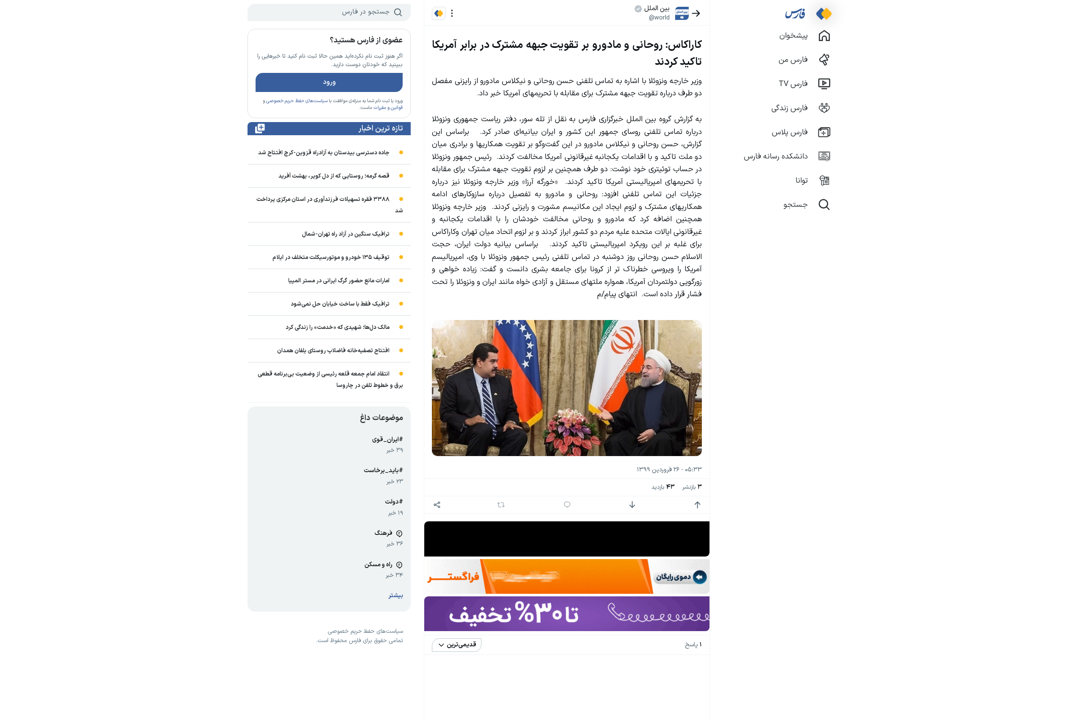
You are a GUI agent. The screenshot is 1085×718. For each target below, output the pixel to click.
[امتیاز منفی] (632, 505)
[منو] (452, 13)
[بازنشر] (501, 505)
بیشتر (396, 595)
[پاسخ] (567, 505)
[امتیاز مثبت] (697, 505)
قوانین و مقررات (388, 107)
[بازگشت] (696, 13)
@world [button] (659, 17)
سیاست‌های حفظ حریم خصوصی (297, 101)
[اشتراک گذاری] (437, 505)
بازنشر (692, 487)
